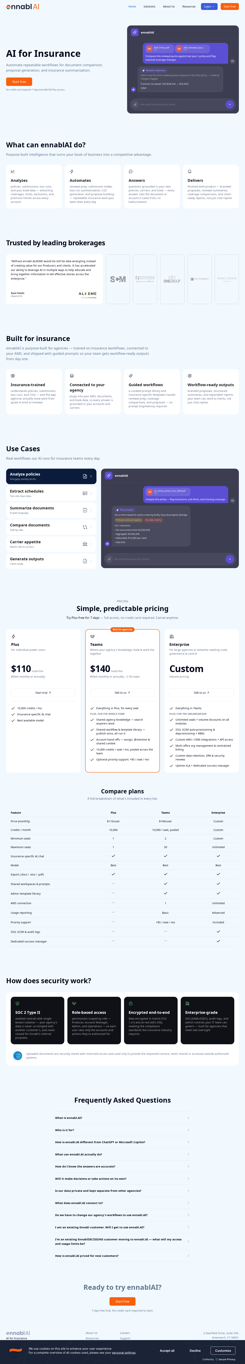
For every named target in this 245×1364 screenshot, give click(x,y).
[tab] (51, 476)
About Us (169, 6)
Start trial (41, 692)
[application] (122, 1352)
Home (132, 6)
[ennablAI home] (22, 6)
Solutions (149, 6)
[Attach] (135, 104)
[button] (54, 279)
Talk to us (120, 692)
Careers (125, 1333)
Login (207, 6)
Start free (230, 6)
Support (125, 1338)
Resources (189, 6)
